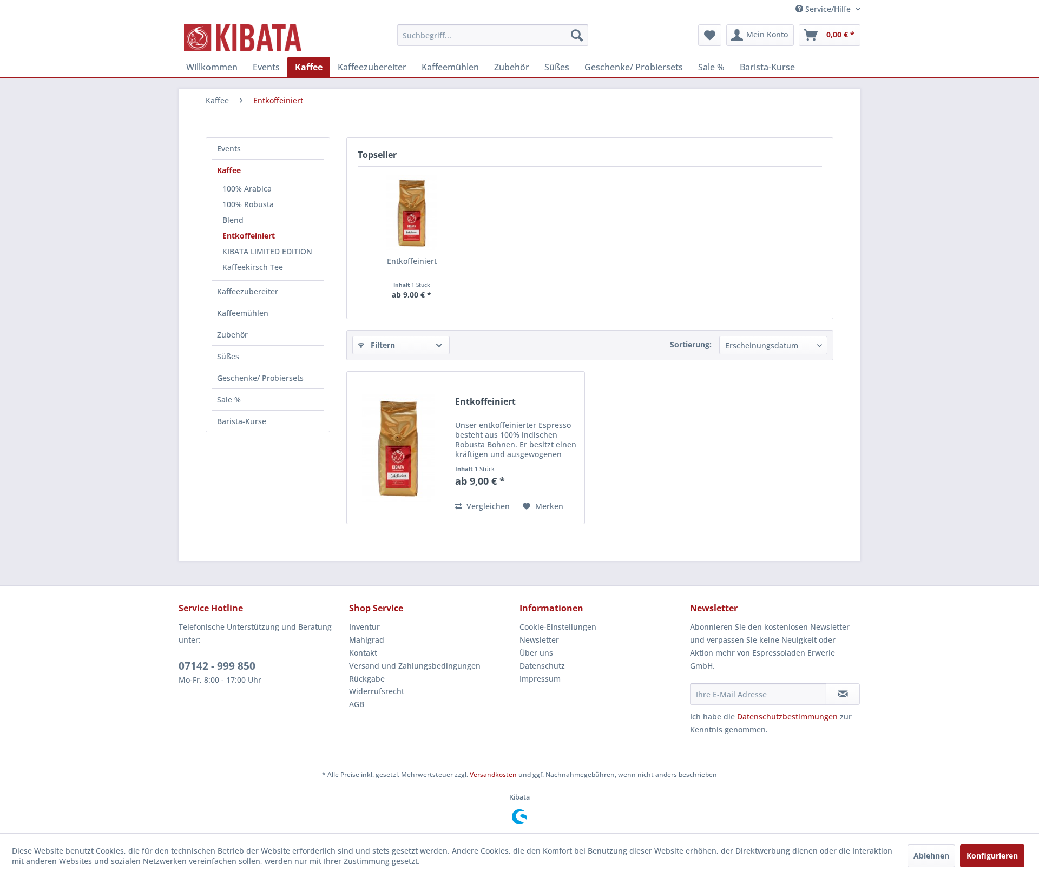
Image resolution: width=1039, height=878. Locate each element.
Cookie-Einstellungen (558, 627)
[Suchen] (576, 35)
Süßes (228, 356)
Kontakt (363, 653)
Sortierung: (691, 344)
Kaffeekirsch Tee (252, 267)
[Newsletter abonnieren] (843, 694)
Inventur (364, 627)
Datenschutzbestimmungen (787, 716)
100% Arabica (247, 188)
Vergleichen (487, 506)
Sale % (229, 399)
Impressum (540, 679)
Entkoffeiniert (248, 235)
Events (229, 148)
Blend (233, 220)
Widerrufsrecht (376, 691)
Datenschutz (542, 666)
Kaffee (229, 170)
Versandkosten (493, 774)
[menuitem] (492, 35)
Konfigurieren (992, 855)
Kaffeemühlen (242, 313)
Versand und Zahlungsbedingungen (415, 666)
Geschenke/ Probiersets (260, 378)
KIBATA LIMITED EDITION (267, 251)
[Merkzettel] (709, 35)
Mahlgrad (366, 640)
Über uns (536, 653)
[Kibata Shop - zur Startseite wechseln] (242, 37)
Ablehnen (931, 855)
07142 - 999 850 (217, 666)
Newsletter (539, 640)
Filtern (382, 345)
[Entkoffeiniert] (411, 212)
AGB (356, 704)
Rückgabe (367, 679)
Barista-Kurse (241, 421)
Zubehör (232, 334)
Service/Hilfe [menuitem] (828, 9)
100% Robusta (248, 204)
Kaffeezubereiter (247, 291)
